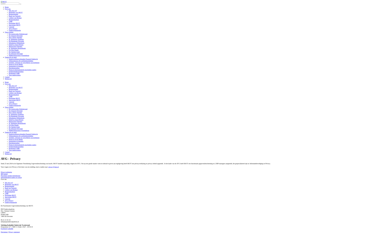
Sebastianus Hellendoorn (16, 118)
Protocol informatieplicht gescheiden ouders (22, 145)
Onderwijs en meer (11, 132)
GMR (10, 96)
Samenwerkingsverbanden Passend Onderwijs (23, 134)
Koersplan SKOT (14, 98)
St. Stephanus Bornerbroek (17, 123)
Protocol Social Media (16, 139)
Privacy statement (14, 232)
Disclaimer (4, 232)
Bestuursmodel (13, 89)
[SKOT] (4, 1)
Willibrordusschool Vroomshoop (19, 130)
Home (7, 82)
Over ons (8, 84)
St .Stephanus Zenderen (16, 114)
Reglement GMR (14, 148)
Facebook (4, 229)
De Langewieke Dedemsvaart (18, 109)
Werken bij (8, 154)
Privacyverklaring (6, 172)
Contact (7, 152)
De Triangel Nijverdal (15, 111)
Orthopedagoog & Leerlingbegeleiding (21, 136)
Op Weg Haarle (14, 125)
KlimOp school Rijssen (16, 120)
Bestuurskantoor (14, 95)
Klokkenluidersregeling (16, 147)
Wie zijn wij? (13, 86)
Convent (11, 102)
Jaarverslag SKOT (14, 100)
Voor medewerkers (15, 150)
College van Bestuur (15, 93)
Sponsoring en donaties (16, 141)
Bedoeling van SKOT (16, 87)
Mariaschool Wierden (15, 121)
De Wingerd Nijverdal (16, 129)
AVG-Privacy (13, 104)
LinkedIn (10, 229)
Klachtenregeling (14, 143)
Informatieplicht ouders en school (11, 177)
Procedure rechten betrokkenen (10, 176)
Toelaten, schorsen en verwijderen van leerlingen (24, 138)
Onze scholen (9, 107)
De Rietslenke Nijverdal (16, 116)
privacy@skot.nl (53, 167)
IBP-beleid (4, 174)
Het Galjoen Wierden (15, 112)
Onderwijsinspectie (15, 105)
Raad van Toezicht (14, 91)
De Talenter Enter (14, 127)
